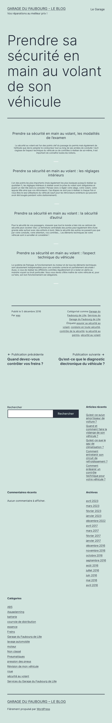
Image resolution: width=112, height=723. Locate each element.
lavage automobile (18, 641)
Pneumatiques (16, 656)
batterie (12, 616)
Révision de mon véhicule (22, 666)
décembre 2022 (96, 520)
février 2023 (93, 510)
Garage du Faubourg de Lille (24, 636)
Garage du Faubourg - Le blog (36, 9)
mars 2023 (92, 505)
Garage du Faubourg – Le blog (36, 702)
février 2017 (93, 535)
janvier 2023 (93, 515)
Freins (11, 631)
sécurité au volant (90, 335)
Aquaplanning (15, 611)
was (18, 315)
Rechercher (14, 407)
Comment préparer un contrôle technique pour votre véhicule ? (95, 472)
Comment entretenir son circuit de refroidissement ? (96, 456)
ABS (9, 606)
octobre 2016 (94, 555)
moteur (11, 646)
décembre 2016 (95, 545)
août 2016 (92, 565)
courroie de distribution (21, 621)
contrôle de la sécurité (72, 331)
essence (12, 626)
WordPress (43, 709)
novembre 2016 (95, 550)
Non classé (14, 651)
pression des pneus (19, 661)
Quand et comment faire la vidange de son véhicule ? (96, 431)
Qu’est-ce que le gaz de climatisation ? (96, 444)
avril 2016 (92, 585)
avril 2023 (92, 500)
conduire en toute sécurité (85, 327)
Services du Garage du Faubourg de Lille (32, 681)
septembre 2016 (96, 560)
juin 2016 (91, 575)
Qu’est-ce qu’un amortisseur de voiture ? (95, 418)
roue (10, 671)
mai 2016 (91, 580)
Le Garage (98, 9)
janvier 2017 (93, 540)
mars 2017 (92, 530)
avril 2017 (92, 525)
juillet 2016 (92, 570)
